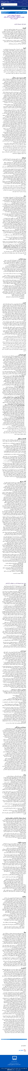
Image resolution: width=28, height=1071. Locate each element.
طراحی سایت (17, 1070)
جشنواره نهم (21, 1050)
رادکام (13, 1070)
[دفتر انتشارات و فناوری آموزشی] (14, 0)
